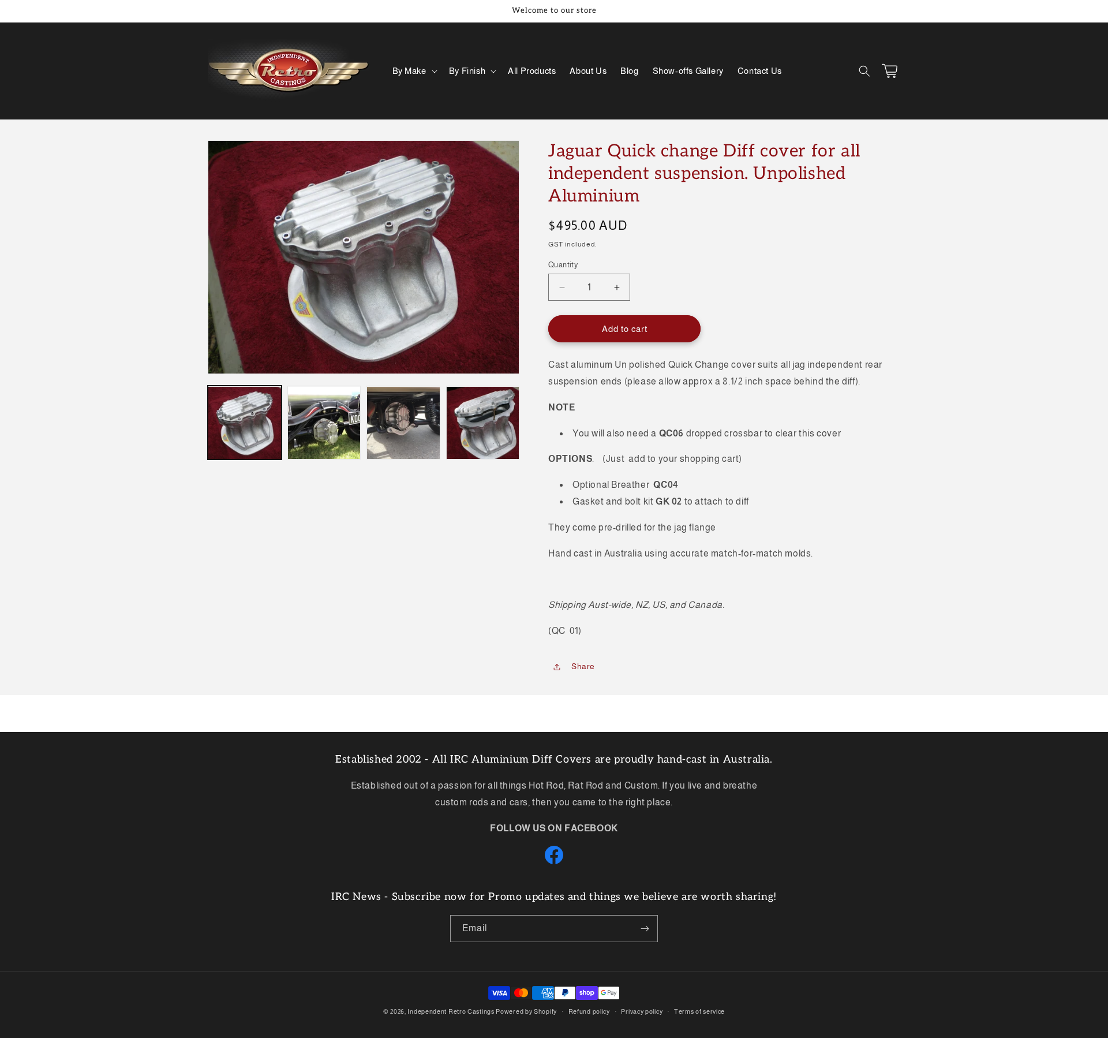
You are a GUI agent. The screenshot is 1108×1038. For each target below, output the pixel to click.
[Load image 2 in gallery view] (324, 423)
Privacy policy (641, 1011)
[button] (413, 71)
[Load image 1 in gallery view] (245, 423)
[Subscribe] (644, 928)
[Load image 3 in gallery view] (403, 423)
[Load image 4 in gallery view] (483, 423)
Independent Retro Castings (450, 1011)
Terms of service (699, 1011)
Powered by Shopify (526, 1011)
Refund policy (589, 1011)
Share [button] (583, 666)
